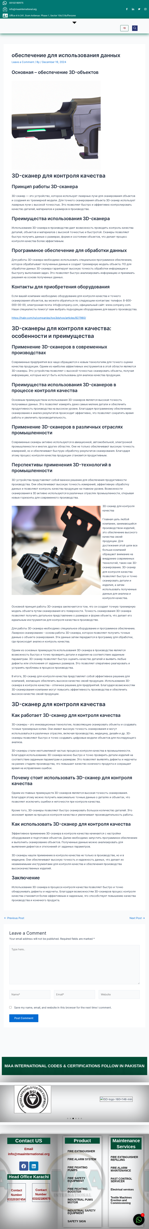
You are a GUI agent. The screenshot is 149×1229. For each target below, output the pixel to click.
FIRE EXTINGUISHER (81, 1151)
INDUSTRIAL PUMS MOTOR (80, 1201)
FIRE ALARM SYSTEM (82, 1159)
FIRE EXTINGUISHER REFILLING (124, 1158)
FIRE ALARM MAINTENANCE (121, 1169)
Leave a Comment (23, 62)
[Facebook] (127, 9)
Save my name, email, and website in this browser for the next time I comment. (63, 1007)
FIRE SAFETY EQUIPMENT (76, 1179)
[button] (135, 28)
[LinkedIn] (133, 9)
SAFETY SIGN (77, 1221)
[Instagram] (145, 9)
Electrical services (122, 1189)
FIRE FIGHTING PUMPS (78, 1169)
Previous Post (14, 918)
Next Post (137, 918)
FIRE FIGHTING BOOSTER (78, 1190)
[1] (139, 1221)
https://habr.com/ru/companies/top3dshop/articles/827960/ (49, 317)
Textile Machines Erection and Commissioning (121, 1200)
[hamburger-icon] (124, 28)
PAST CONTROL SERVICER (121, 1180)
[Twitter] (139, 9)
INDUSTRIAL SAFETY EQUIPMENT (82, 1212)
